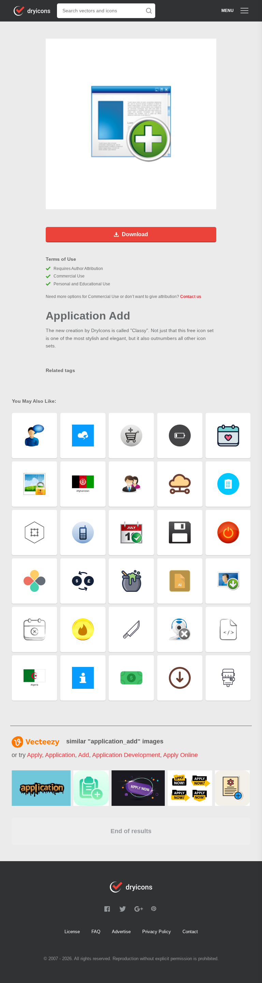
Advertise (121, 931)
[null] (41, 788)
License (72, 931)
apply (34, 755)
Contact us (190, 296)
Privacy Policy (156, 931)
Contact (190, 931)
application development (126, 755)
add (83, 755)
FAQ (95, 931)
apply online (180, 755)
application (60, 755)
